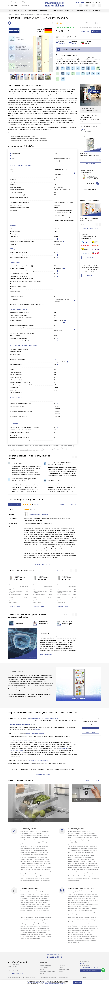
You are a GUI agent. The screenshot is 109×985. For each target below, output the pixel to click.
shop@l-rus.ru (85, 963)
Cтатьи (42, 973)
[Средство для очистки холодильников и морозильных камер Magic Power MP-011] (84, 176)
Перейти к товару (14, 606)
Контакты (61, 971)
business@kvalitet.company (90, 967)
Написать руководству (90, 971)
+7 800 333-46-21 (14, 5)
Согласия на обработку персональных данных (55, 983)
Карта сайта (83, 977)
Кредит (42, 969)
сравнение (37, 729)
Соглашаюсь (77, 982)
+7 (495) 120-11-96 (90, 270)
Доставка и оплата (45, 965)
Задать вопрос (90, 728)
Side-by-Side (97, 10)
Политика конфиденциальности (48, 977)
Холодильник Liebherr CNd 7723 (35, 733)
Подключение (44, 967)
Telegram (24, 1)
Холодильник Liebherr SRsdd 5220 (38, 760)
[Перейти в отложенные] (80, 5)
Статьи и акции (79, 2)
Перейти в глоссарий (46, 654)
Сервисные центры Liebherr (47, 971)
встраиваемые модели (16, 750)
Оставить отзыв (14, 504)
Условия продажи (63, 977)
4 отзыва (66, 23)
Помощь (61, 967)
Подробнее (90, 257)
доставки (62, 43)
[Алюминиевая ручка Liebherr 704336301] (84, 189)
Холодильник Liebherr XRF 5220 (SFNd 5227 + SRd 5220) (42, 718)
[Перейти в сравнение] (86, 5)
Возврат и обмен (64, 969)
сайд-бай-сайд (63, 748)
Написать (90, 275)
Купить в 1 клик (84, 31)
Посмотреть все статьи (90, 228)
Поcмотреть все (90, 732)
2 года (74, 43)
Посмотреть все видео (92, 780)
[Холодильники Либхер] (54, 4)
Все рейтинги (90, 164)
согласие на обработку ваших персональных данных (39, 982)
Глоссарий (62, 965)
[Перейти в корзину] (93, 5)
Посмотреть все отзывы (68, 504)
